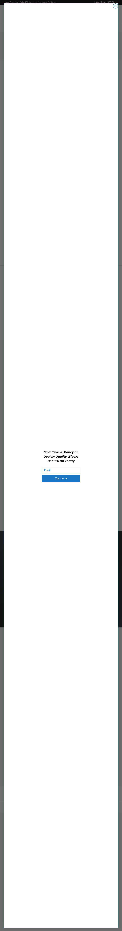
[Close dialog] (115, 6)
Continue (61, 478)
